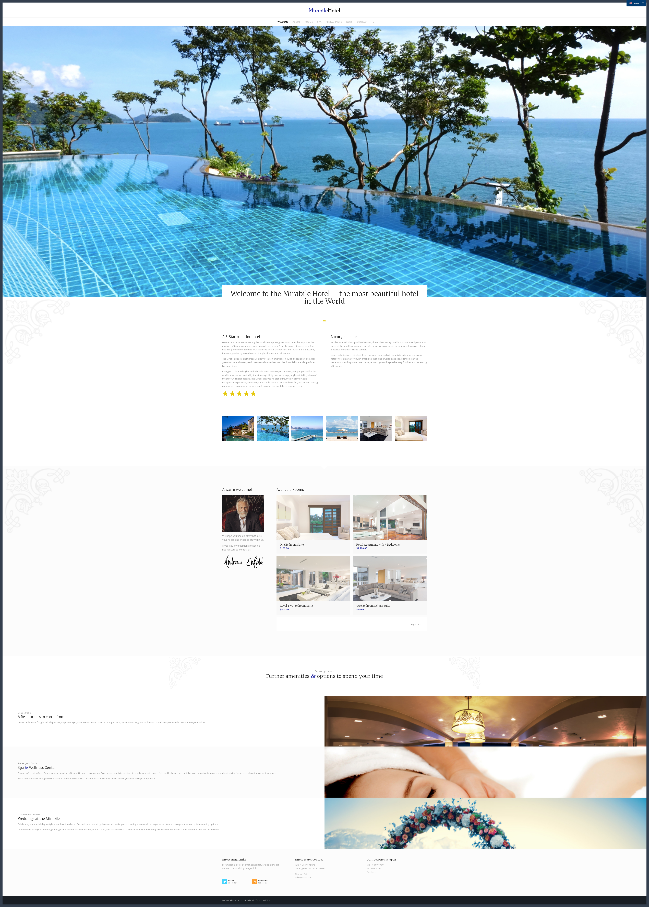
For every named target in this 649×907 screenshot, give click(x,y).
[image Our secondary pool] (308, 430)
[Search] (372, 22)
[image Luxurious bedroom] (412, 430)
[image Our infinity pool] (274, 430)
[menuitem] (282, 22)
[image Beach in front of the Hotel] (343, 430)
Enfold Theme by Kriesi (259, 900)
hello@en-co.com (303, 877)
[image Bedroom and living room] (377, 430)
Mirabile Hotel (241, 900)
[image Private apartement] (239, 430)
